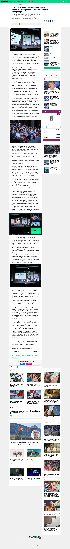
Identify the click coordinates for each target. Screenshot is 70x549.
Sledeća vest (35, 351)
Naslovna (13, 4)
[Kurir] (22, 541)
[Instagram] (51, 75)
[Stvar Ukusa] (35, 541)
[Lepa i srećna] (25, 541)
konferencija (18, 355)
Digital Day (13, 355)
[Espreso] (52, 541)
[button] (39, 21)
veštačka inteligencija (26, 355)
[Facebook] (46, 75)
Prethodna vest (16, 351)
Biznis (17, 4)
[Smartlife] (4, 1)
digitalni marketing (14, 357)
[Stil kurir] (45, 541)
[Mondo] (18, 541)
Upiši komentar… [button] (17, 415)
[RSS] (57, 75)
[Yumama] (30, 541)
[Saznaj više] (59, 79)
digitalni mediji (35, 355)
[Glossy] (49, 541)
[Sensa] (43, 541)
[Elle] (39, 541)
